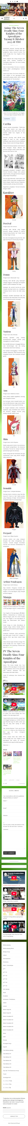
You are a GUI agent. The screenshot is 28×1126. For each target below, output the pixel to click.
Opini (4, 1036)
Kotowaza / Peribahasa (9, 999)
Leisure (5, 1006)
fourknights (10, 647)
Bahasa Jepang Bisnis (8, 948)
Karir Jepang (6, 989)
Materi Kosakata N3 (8, 1023)
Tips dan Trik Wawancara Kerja (11, 1070)
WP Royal (17, 1123)
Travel (4, 1074)
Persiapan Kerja (7, 1043)
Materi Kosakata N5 (8, 1030)
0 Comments (22, 783)
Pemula (5, 1040)
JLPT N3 (5, 979)
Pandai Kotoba (14, 8)
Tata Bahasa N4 (7, 1064)
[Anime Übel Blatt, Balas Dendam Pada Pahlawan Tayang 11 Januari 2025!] (17, 753)
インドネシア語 (7, 1087)
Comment (5, 829)
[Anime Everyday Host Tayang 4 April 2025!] (7, 753)
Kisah (4, 992)
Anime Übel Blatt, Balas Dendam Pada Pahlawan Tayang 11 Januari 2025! (17, 759)
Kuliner (4, 1002)
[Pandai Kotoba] (7, 18)
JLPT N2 (5, 975)
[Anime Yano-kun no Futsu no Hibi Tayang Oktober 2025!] (7, 767)
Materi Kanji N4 (7, 1009)
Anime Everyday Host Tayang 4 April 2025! (7, 758)
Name (5, 800)
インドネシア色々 (7, 1084)
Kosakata (5, 996)
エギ (6, 783)
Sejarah (5, 1047)
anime (5, 780)
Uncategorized (7, 1077)
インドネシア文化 (7, 1080)
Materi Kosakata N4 (8, 1026)
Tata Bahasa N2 (7, 1057)
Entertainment (14, 25)
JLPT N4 (5, 982)
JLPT (4, 968)
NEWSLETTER (14, 1116)
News (4, 1033)
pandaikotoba (6, 730)
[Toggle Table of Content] (12, 119)
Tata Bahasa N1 (7, 1053)
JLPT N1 (5, 972)
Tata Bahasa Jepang (8, 1050)
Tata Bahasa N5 (7, 1067)
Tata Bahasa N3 (7, 1060)
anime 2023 (11, 780)
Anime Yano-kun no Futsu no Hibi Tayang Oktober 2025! (7, 772)
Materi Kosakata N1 (8, 1016)
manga (17, 780)
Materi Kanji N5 (7, 1013)
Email (5, 808)
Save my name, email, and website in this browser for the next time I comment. (13, 825)
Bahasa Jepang (7, 945)
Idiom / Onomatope (8, 965)
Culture (5, 955)
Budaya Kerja (6, 951)
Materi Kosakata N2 (8, 1019)
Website (5, 815)
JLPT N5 (5, 985)
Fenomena (5, 962)
